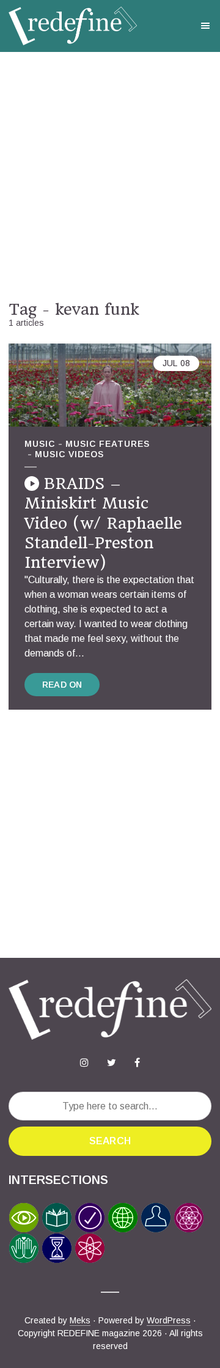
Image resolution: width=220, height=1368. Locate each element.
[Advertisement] (110, 176)
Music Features (107, 444)
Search (110, 1141)
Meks (80, 1320)
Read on (62, 685)
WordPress (169, 1320)
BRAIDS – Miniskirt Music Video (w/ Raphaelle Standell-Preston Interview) (103, 523)
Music (39, 444)
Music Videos (69, 454)
